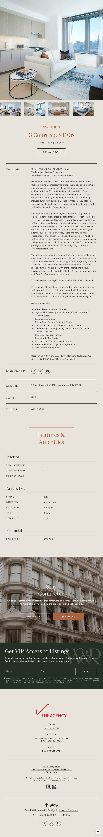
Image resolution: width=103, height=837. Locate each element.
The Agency (51, 772)
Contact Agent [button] (51, 152)
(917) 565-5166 (51, 728)
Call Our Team (34, 617)
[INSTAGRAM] (51, 823)
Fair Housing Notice (51, 767)
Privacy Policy (65, 682)
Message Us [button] (68, 617)
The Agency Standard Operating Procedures (51, 770)
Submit (86, 671)
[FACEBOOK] (44, 823)
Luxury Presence (68, 810)
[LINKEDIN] (58, 823)
